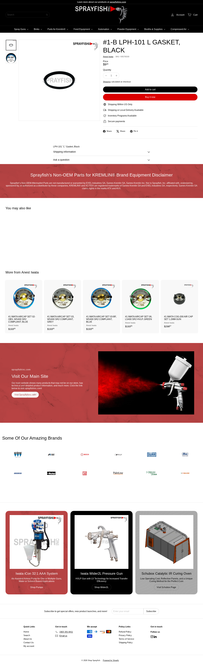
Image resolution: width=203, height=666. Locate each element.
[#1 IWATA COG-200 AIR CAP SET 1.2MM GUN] (179, 305)
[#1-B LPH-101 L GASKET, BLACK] (20, 238)
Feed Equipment (82, 29)
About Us (27, 639)
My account (28, 646)
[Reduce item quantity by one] (106, 76)
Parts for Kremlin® (57, 29)
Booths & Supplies (153, 29)
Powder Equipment (127, 29)
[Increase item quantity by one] (116, 76)
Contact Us (28, 642)
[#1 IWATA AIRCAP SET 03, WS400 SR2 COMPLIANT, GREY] (62, 306)
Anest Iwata (30, 272)
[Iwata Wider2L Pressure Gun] (101, 542)
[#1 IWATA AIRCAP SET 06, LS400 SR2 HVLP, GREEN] (140, 305)
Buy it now (150, 97)
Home (26, 632)
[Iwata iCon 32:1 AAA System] (37, 542)
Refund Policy (125, 632)
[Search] (47, 15)
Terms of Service (126, 639)
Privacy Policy (125, 635)
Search (26, 635)
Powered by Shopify (111, 660)
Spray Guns (20, 29)
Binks (37, 29)
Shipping (107, 82)
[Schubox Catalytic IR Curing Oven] (166, 542)
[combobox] (28, 15)
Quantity (107, 70)
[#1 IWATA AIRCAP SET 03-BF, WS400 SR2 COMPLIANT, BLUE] (101, 306)
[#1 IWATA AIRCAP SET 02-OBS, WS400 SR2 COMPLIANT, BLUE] (24, 306)
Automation (104, 29)
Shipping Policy (126, 642)
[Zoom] (59, 80)
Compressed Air (179, 29)
